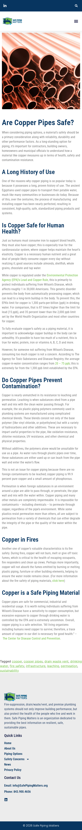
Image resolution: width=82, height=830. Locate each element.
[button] (76, 6)
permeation (69, 666)
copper (17, 661)
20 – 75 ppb (62, 363)
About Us (9, 748)
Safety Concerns (14, 759)
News (7, 764)
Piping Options (13, 754)
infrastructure (35, 666)
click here (58, 581)
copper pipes (33, 661)
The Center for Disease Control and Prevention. (32, 638)
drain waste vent (56, 661)
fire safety (17, 666)
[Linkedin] (6, 799)
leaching (53, 666)
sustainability (9, 670)
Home (7, 743)
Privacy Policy (12, 770)
